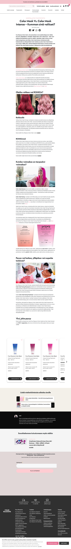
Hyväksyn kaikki (52, 543)
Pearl (26, 203)
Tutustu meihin (61, 513)
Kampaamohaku (48, 524)
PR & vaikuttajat (61, 523)
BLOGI (47, 6)
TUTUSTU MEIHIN (41, 6)
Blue (35, 86)
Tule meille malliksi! (62, 515)
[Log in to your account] (64, 6)
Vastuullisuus (61, 516)
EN (60, 6)
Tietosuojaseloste (48, 513)
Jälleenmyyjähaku (48, 523)
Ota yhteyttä (61, 526)
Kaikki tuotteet (10, 10)
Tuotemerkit (19, 10)
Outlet (62, 10)
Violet (45, 86)
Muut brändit (35, 11)
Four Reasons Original (34, 511)
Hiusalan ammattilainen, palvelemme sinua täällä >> (35, 2)
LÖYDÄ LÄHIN (47, 502)
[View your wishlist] (66, 6)
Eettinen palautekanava (63, 528)
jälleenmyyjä (47, 503)
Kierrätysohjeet (61, 518)
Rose (47, 221)
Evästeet (46, 516)
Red (29, 202)
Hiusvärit (50, 10)
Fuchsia (38, 86)
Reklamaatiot (47, 518)
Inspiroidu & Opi (61, 511)
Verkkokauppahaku (48, 526)
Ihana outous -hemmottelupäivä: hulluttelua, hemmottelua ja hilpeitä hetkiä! (35, 405)
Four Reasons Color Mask (35, 520)
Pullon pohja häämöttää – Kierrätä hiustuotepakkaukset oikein (39, 398)
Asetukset (64, 543)
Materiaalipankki (62, 525)
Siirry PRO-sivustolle (62, 533)
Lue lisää (39, 546)
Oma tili (45, 511)
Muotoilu (43, 10)
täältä (38, 133)
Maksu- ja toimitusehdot (49, 515)
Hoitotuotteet (35, 10)
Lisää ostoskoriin (15, 378)
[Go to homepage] (3, 6)
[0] (68, 6)
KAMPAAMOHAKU (54, 6)
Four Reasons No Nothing (35, 521)
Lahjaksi (57, 10)
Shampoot (27, 10)
